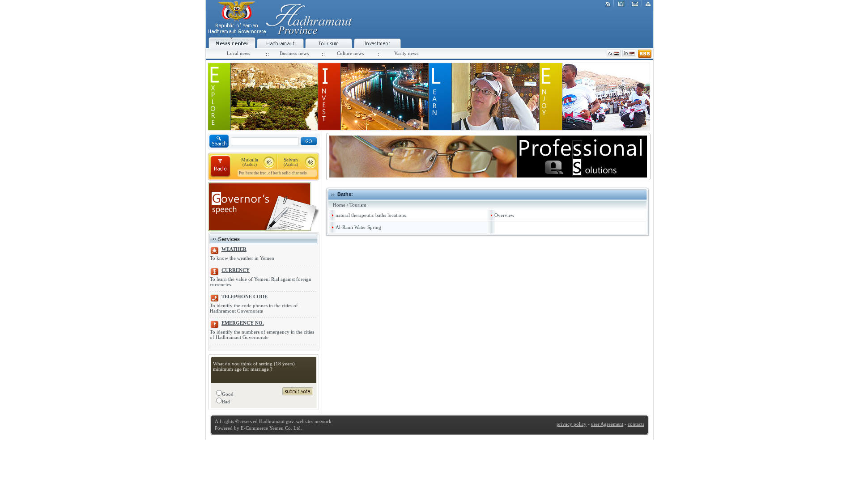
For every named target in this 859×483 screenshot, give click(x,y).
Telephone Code (244, 296)
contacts (636, 424)
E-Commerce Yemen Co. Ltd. (270, 428)
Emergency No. (242, 323)
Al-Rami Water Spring (358, 227)
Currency (235, 270)
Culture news (350, 53)
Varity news (406, 53)
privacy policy (572, 424)
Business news (294, 53)
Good (228, 394)
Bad (226, 401)
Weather (234, 249)
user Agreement (607, 424)
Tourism (357, 205)
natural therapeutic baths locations (371, 215)
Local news (238, 53)
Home (339, 205)
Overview (504, 215)
